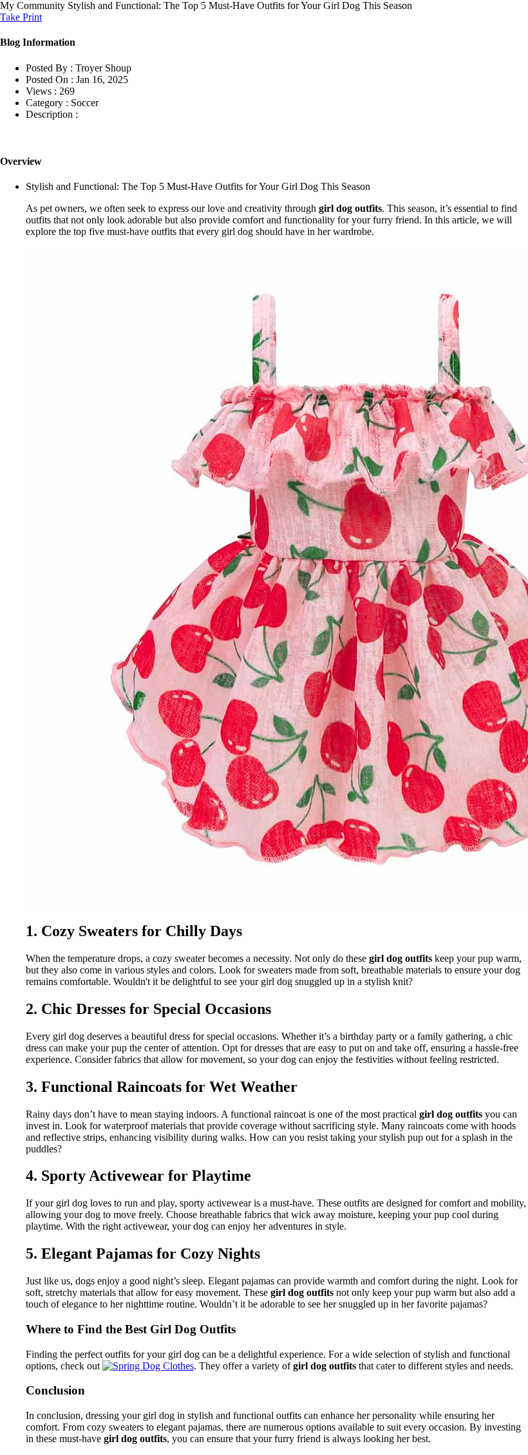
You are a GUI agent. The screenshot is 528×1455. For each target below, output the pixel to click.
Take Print (21, 17)
